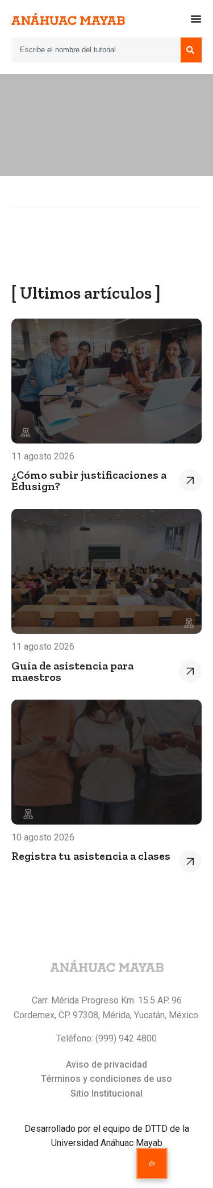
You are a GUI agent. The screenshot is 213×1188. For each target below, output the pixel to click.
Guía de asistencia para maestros (72, 671)
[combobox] (96, 49)
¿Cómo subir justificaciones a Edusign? (88, 480)
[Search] (191, 49)
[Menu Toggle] (196, 18)
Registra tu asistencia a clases (90, 856)
